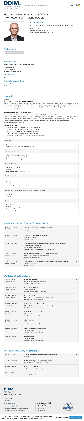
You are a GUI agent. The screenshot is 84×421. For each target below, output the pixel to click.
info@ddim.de (10, 403)
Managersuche (42, 5)
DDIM (24, 5)
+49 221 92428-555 (12, 406)
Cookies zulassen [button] (76, 417)
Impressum (40, 408)
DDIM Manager (32, 5)
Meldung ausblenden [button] (62, 417)
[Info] (68, 407)
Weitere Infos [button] (38, 418)
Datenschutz (41, 410)
